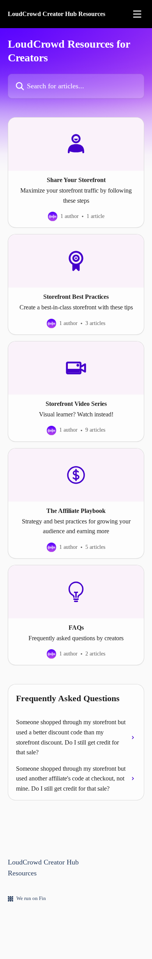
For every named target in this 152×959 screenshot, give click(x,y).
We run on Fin (31, 898)
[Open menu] (137, 14)
